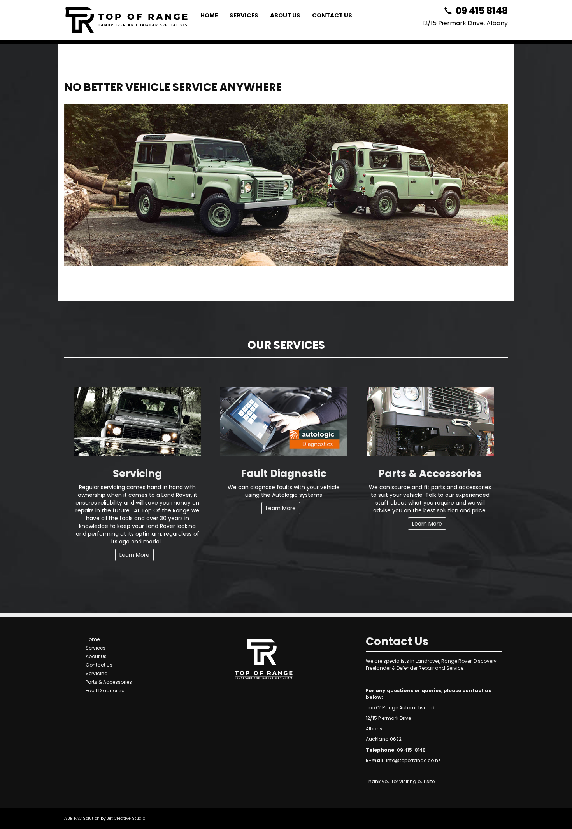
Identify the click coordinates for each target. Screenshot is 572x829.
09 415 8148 (481, 10)
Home (209, 15)
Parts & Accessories (430, 474)
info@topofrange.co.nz (413, 760)
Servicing (137, 474)
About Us (285, 15)
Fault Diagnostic (283, 474)
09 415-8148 (411, 750)
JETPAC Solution (84, 818)
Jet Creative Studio (126, 818)
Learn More (134, 555)
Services (244, 15)
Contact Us (332, 15)
